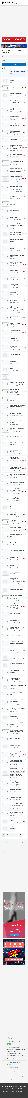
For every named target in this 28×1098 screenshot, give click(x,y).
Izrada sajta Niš (14, 1062)
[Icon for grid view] (4, 68)
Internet (9, 1058)
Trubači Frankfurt (5, 850)
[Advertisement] (14, 20)
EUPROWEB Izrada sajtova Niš (15, 1088)
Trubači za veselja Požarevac (8, 855)
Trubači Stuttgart (5, 852)
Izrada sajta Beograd (16, 1042)
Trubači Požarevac (6, 857)
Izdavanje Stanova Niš (6, 848)
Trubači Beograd (11, 1033)
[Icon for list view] (2, 68)
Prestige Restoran (6, 859)
